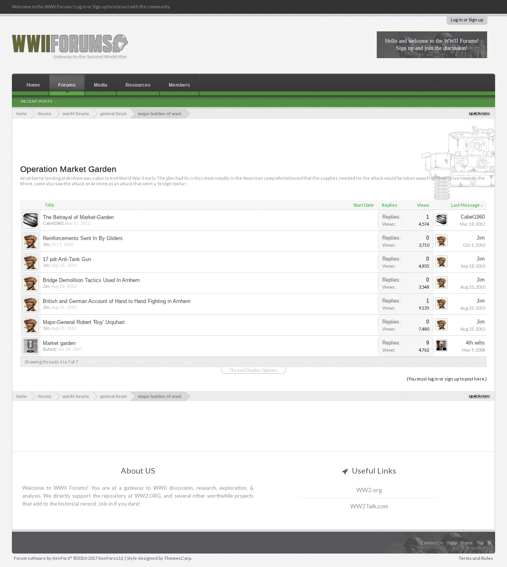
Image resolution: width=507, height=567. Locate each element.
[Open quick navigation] (480, 113)
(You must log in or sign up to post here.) (447, 378)
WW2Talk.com (369, 506)
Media (100, 85)
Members (179, 85)
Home (33, 85)
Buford (49, 349)
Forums (67, 85)
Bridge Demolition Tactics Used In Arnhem (91, 280)
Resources (138, 85)
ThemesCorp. (178, 558)
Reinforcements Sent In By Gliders (83, 238)
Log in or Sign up (467, 19)
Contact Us (432, 542)
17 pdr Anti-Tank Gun (67, 259)
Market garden (59, 343)
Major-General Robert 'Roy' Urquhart (84, 322)
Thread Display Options (253, 370)
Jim (46, 244)
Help (452, 542)
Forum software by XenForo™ (69, 558)
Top (480, 542)
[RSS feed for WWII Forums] (490, 534)
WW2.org (369, 489)
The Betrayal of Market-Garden (78, 217)
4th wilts (475, 343)
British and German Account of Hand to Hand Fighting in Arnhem (117, 301)
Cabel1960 (53, 223)
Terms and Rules (476, 558)
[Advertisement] (253, 140)
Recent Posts (36, 101)
